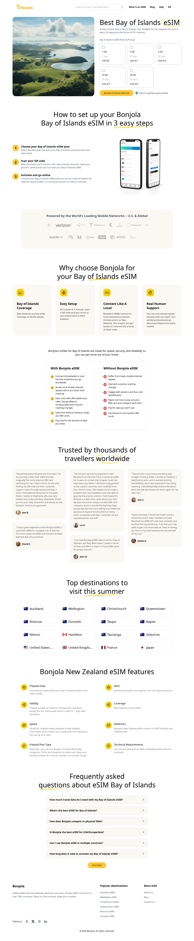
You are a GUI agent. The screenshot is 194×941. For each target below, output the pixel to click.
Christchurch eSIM (109, 901)
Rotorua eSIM (107, 911)
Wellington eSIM (108, 897)
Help (161, 7)
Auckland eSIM (107, 892)
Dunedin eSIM (107, 916)
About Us (148, 892)
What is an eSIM (137, 7)
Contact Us (149, 901)
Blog (152, 7)
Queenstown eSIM (109, 906)
